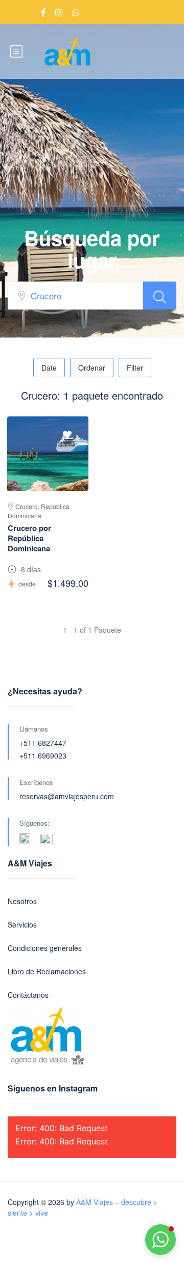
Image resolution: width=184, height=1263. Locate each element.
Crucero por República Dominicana (29, 538)
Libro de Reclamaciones (47, 971)
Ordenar (91, 367)
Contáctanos (28, 995)
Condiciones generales (45, 948)
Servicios (22, 924)
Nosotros (22, 901)
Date (49, 367)
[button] (160, 1239)
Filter (135, 367)
